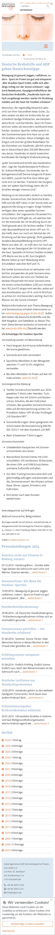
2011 (7, 827)
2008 (7, 844)
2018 (7, 786)
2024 (7, 751)
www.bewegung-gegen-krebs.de (23, 313)
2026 (7, 740)
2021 (7, 769)
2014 (30, 55)
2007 (7, 850)
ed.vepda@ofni (14, 892)
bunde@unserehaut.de (18, 539)
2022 (7, 763)
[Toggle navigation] (46, 46)
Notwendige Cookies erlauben (27, 923)
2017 (7, 792)
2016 (7, 798)
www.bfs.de (28, 378)
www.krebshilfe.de (16, 328)
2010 (7, 832)
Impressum (8, 930)
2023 (7, 757)
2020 (7, 775)
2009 (7, 838)
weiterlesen (38, 572)
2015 (7, 804)
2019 (7, 780)
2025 (7, 746)
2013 (7, 815)
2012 (7, 821)
